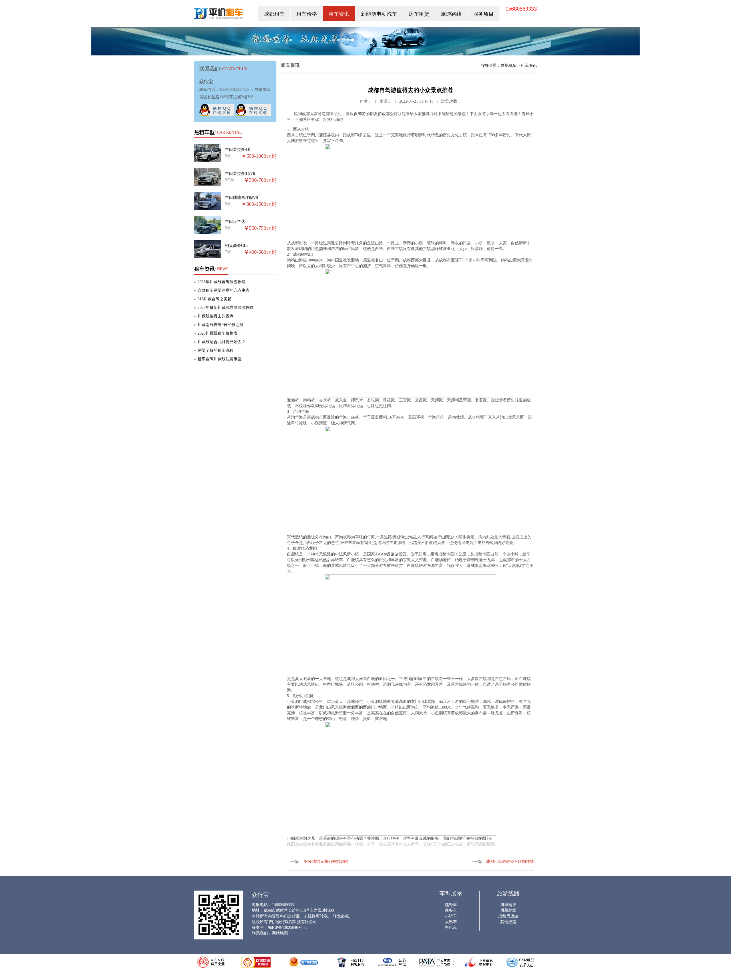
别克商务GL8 (236, 245)
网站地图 (280, 933)
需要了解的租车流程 (216, 350)
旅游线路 (508, 893)
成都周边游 (508, 916)
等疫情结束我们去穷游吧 (325, 861)
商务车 (451, 910)
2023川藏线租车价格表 (218, 333)
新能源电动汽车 (379, 14)
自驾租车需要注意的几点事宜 (224, 290)
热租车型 (204, 132)
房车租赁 (419, 14)
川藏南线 (508, 905)
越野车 (451, 905)
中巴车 (451, 927)
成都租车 (274, 14)
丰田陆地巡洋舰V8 (241, 197)
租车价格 (306, 14)
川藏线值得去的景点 (216, 316)
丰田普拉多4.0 (237, 149)
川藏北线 (508, 910)
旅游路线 (451, 14)
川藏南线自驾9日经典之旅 (221, 325)
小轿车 (451, 916)
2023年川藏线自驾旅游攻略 (222, 282)
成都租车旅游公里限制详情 (510, 861)
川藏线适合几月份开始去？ (222, 342)
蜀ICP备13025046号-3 (287, 927)
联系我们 (260, 933)
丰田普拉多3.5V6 (240, 173)
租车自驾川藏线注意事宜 (220, 359)
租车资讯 (339, 14)
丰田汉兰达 (235, 221)
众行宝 (219, 15)
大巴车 (451, 922)
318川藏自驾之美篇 (215, 299)
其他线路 (508, 922)
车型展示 (450, 893)
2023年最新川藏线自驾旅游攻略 (226, 307)
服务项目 (483, 14)
